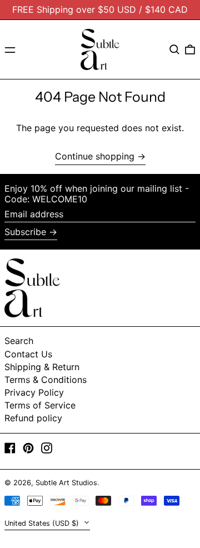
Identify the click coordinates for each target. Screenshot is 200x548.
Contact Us (28, 354)
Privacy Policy (34, 392)
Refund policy (33, 418)
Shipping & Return (41, 366)
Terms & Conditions (45, 379)
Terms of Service (40, 405)
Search (18, 340)
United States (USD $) (42, 523)
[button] (174, 49)
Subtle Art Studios (66, 483)
